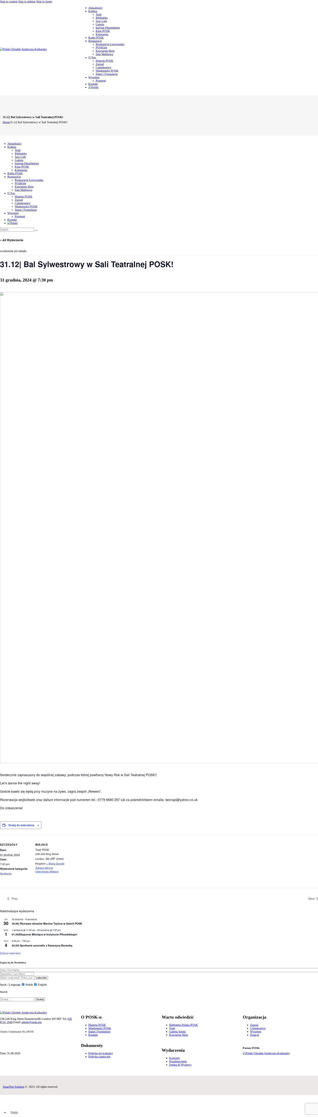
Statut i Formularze (99, 1031)
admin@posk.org (32, 1022)
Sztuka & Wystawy (180, 1064)
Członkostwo (258, 1028)
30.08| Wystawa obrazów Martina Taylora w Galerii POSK (47, 923)
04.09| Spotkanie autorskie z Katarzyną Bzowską (42, 945)
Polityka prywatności (100, 1053)
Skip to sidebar (27, 1)
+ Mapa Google (55, 863)
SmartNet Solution (13, 1086)
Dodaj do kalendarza (21, 825)
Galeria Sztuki (177, 1031)
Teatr (172, 1028)
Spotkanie (6, 873)
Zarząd (254, 1024)
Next (311, 898)
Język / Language (10, 984)
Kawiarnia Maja (178, 1034)
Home (6, 122)
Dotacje (254, 1034)
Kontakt (93, 1034)
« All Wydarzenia (11, 240)
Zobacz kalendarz (10, 953)
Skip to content (8, 1)
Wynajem (255, 1031)
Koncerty (174, 1058)
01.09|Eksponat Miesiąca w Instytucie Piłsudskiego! (44, 934)
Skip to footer (44, 1)
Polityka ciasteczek (99, 1056)
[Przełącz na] (93, 87)
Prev (14, 898)
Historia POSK (97, 1024)
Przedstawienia (178, 1061)
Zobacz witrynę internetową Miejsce (47, 869)
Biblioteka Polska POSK (183, 1024)
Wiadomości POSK (99, 1028)
